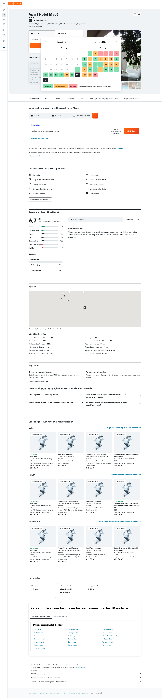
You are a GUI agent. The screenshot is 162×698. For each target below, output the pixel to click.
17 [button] (45, 69)
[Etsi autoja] (4, 19)
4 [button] (50, 59)
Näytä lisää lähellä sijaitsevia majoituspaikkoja (124, 428)
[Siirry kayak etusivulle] (15, 3)
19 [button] (56, 69)
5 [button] (56, 59)
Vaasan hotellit (73, 630)
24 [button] (46, 75)
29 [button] (72, 75)
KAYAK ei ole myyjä (38, 674)
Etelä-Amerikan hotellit (53, 693)
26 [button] (56, 75)
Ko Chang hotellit (74, 636)
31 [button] (46, 80)
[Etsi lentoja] (4, 10)
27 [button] (61, 75)
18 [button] (51, 69)
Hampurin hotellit (39, 639)
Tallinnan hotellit (73, 639)
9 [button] (77, 59)
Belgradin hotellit (108, 639)
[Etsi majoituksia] (4, 15)
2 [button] (77, 54)
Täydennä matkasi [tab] (60, 616)
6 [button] (61, 59)
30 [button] (77, 75)
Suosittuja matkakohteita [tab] (41, 616)
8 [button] (72, 59)
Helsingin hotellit (73, 633)
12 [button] (56, 64)
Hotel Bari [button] (33, 456)
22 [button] (72, 69)
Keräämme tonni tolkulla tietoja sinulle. (45, 678)
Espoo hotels (72, 645)
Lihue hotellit (38, 636)
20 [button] (61, 69)
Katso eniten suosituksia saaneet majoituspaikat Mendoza (120, 521)
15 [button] (72, 64)
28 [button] (67, 75)
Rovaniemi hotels (39, 648)
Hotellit (41, 693)
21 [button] (67, 69)
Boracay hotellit (39, 642)
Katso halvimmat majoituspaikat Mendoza (126, 475)
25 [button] (51, 75)
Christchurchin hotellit (110, 636)
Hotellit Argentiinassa (68, 693)
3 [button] (45, 59)
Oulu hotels (72, 642)
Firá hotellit (37, 630)
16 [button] (77, 64)
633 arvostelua (41, 20)
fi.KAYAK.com (32, 693)
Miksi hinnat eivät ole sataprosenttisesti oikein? (48, 682)
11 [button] (51, 64)
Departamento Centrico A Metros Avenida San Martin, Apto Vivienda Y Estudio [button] (126, 505)
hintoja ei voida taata (80, 667)
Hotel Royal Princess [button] (65, 454)
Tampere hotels (107, 642)
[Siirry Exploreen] (4, 30)
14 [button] (67, 64)
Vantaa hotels (38, 645)
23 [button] (77, 69)
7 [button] (66, 59)
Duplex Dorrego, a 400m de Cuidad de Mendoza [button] (127, 455)
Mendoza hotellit (83, 693)
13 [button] (61, 64)
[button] (3, 3)
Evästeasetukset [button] (34, 156)
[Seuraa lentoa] (4, 35)
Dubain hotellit (107, 633)
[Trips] (4, 41)
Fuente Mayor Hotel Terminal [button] (96, 454)
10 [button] (46, 64)
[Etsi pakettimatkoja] (4, 24)
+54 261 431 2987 (35, 26)
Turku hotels (106, 645)
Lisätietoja (120, 148)
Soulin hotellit (38, 633)
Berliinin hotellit (107, 630)
